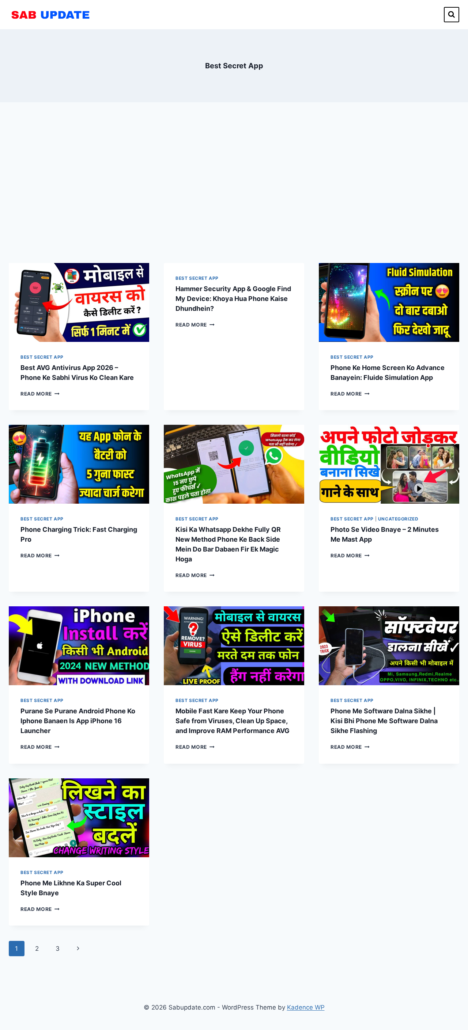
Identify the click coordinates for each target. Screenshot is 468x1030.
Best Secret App (42, 357)
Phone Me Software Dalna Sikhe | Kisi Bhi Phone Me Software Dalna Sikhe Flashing (384, 721)
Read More (40, 394)
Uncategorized (398, 519)
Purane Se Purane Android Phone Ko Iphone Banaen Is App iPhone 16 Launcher (77, 721)
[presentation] (79, 302)
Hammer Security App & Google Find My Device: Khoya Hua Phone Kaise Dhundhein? (233, 298)
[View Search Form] (451, 14)
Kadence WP (306, 1007)
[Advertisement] (234, 182)
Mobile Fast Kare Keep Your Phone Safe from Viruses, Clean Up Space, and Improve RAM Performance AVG (233, 721)
